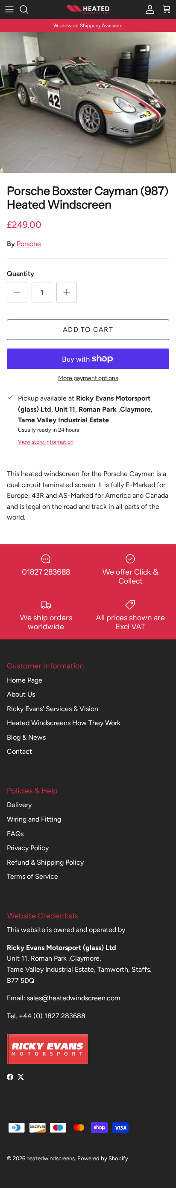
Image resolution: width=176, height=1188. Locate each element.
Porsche (29, 244)
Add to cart (88, 329)
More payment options (88, 378)
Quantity (20, 274)
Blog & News (26, 737)
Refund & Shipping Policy (45, 862)
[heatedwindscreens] (88, 9)
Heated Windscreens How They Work (63, 723)
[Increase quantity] (66, 292)
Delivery (19, 805)
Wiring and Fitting (34, 819)
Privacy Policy (28, 848)
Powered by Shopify (102, 1158)
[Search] (28, 9)
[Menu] (9, 9)
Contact (19, 751)
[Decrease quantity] (17, 292)
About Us (21, 694)
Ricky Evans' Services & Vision (52, 709)
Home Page (24, 680)
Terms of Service (32, 876)
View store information (45, 442)
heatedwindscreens (50, 1158)
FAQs (15, 834)
